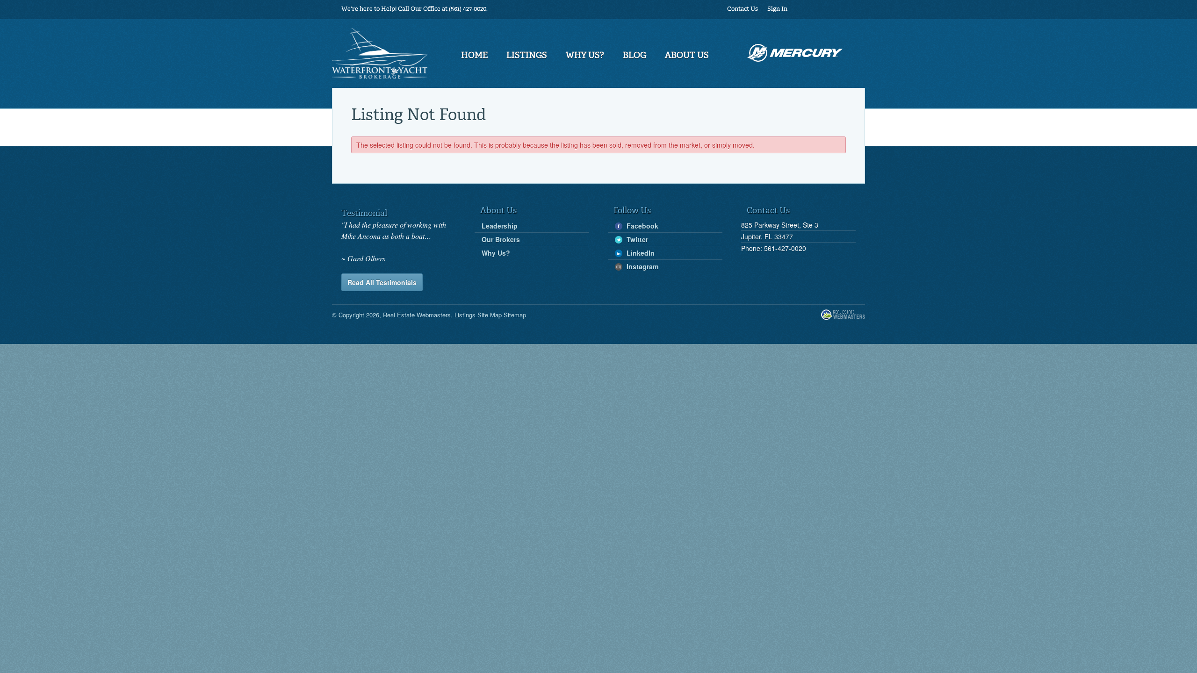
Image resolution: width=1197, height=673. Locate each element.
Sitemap (515, 314)
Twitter (636, 239)
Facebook (641, 225)
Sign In (777, 9)
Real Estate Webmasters (843, 315)
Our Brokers (501, 239)
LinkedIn (640, 253)
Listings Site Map (478, 314)
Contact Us (742, 9)
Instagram (641, 266)
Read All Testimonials (382, 282)
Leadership (500, 225)
